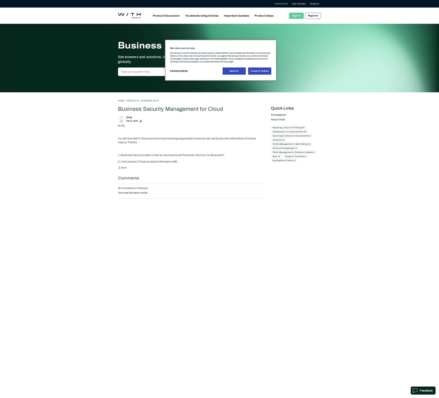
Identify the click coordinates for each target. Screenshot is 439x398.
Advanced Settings (179, 71)
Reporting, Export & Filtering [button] (289, 127)
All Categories (278, 115)
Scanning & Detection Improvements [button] (292, 136)
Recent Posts (278, 119)
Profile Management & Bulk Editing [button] (292, 144)
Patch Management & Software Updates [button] (294, 152)
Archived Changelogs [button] (285, 148)
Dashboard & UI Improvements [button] (289, 131)
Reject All (234, 71)
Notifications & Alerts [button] (284, 160)
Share (122, 168)
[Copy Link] (141, 120)
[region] (220, 60)
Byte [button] (276, 156)
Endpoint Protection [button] (296, 156)
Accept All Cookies (260, 71)
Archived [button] (278, 140)
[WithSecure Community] (130, 15)
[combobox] (155, 71)
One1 (129, 117)
